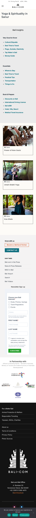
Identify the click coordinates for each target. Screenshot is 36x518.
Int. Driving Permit (13, 1)
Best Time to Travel (12, 46)
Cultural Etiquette (11, 42)
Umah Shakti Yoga (11, 185)
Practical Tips (10, 77)
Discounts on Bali (11, 99)
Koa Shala (8, 219)
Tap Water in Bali (11, 52)
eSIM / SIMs (23, 1)
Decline (15, 515)
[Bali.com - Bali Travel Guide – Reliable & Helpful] (18, 6)
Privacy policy (24, 515)
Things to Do (9, 84)
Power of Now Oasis (12, 150)
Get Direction (18, 493)
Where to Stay (10, 71)
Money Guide (10, 56)
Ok (9, 515)
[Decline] (33, 513)
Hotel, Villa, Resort (11, 109)
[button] (2, 6)
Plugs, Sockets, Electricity (14, 49)
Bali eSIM (8, 106)
